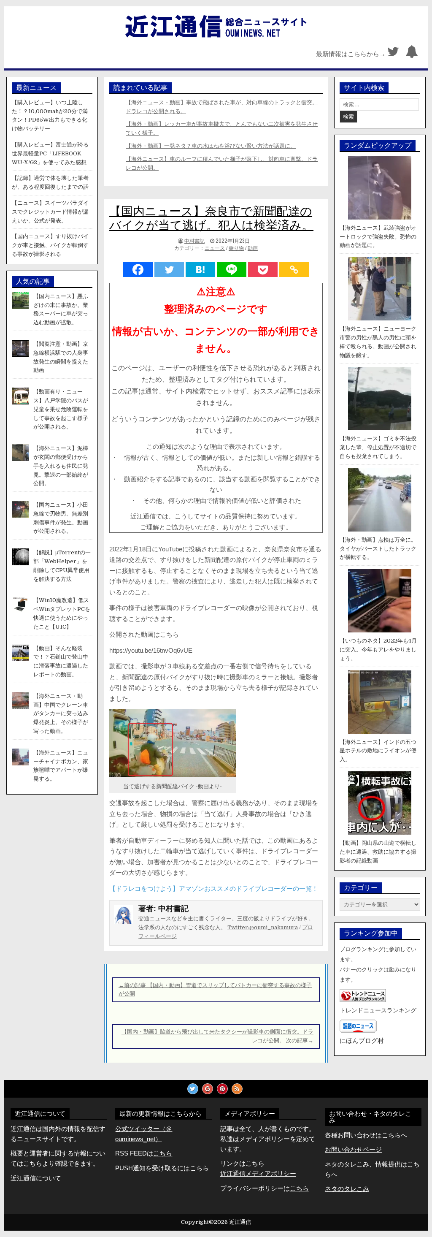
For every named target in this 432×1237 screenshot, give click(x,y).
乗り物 (236, 248)
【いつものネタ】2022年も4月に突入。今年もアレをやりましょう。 (378, 649)
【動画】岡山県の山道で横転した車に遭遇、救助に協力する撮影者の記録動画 (378, 852)
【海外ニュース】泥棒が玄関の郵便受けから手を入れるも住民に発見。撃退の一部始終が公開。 (60, 465)
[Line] (231, 269)
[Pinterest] (222, 1088)
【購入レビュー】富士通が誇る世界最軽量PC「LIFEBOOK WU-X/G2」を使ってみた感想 (50, 153)
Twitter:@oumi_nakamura (262, 927)
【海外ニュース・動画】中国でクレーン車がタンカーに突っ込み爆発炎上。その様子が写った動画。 (60, 713)
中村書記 (194, 240)
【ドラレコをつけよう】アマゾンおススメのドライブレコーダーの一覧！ (213, 888)
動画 (253, 248)
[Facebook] (138, 269)
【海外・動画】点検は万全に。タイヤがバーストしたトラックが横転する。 (378, 549)
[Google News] (207, 1088)
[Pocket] (263, 269)
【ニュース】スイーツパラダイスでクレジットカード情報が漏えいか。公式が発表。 (50, 212)
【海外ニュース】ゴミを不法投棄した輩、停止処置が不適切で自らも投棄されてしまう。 (378, 447)
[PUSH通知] (411, 53)
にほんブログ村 (362, 1040)
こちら (199, 1168)
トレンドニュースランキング (378, 1010)
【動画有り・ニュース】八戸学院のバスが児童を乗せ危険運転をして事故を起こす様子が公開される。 (60, 409)
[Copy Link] (294, 269)
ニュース (215, 248)
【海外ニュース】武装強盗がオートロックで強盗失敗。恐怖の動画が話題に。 (378, 237)
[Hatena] (200, 269)
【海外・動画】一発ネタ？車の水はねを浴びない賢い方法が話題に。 (211, 146)
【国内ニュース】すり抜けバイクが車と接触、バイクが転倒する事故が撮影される (50, 245)
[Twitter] (393, 53)
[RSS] (237, 1088)
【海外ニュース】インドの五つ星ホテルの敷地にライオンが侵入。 (378, 751)
